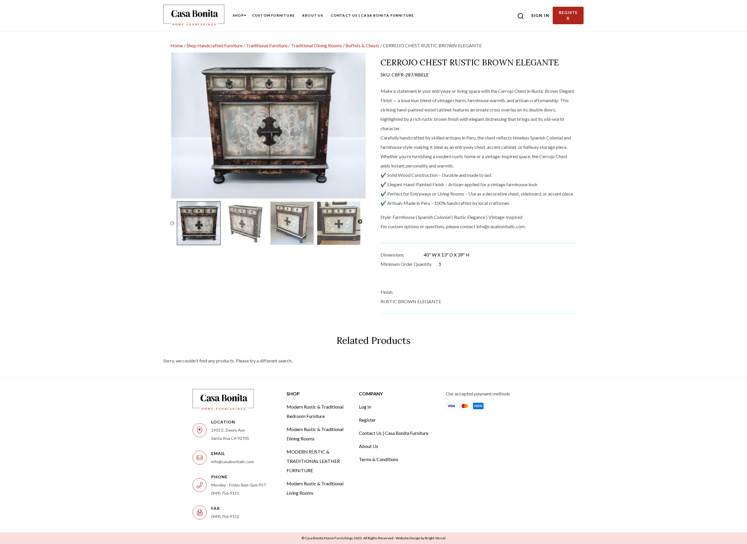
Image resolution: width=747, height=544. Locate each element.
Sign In (540, 15)
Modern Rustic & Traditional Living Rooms (315, 488)
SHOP (293, 393)
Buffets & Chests (362, 45)
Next (360, 222)
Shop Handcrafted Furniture (214, 45)
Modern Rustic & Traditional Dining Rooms (315, 433)
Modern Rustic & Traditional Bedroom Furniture (315, 411)
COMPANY (371, 393)
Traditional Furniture (266, 45)
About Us (368, 446)
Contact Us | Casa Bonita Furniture (393, 433)
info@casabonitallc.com (232, 461)
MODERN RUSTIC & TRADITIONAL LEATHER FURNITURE (313, 461)
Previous (172, 223)
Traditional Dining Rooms (316, 45)
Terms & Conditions (378, 459)
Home (176, 45)
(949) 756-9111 (225, 493)
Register (367, 420)
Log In (365, 406)
